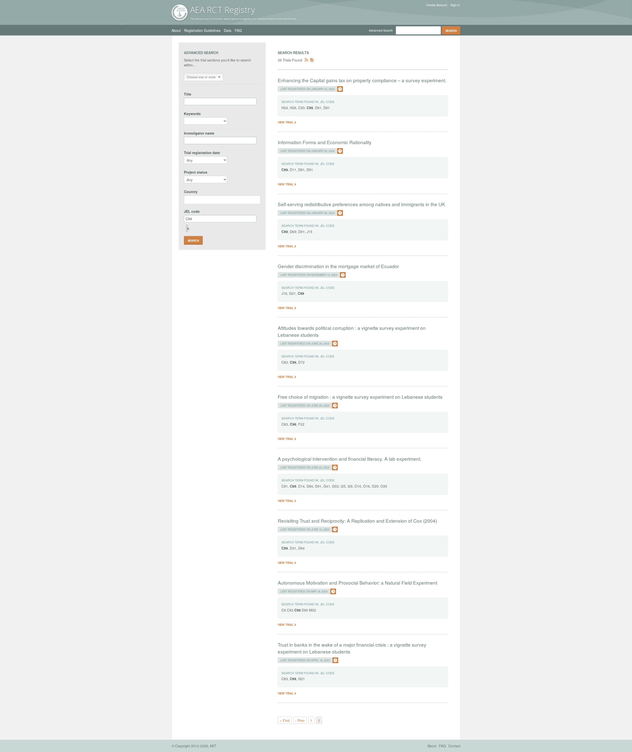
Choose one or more (201, 77)
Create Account (436, 5)
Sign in (455, 5)
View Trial (286, 122)
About (176, 30)
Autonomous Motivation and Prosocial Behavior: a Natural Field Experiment (357, 582)
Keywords (192, 113)
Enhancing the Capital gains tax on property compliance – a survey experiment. (362, 80)
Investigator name (199, 133)
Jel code (327, 101)
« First (285, 720)
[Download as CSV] (312, 60)
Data (227, 30)
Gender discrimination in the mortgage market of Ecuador (338, 266)
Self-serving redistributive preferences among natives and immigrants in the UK (361, 204)
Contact (454, 745)
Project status (195, 172)
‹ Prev (300, 720)
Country (191, 191)
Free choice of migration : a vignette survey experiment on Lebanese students (360, 396)
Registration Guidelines (202, 30)
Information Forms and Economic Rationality (325, 142)
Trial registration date (202, 152)
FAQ (238, 30)
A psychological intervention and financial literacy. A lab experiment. (349, 458)
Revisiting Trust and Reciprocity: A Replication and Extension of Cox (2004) (357, 520)
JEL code (192, 211)
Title (187, 94)
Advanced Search (381, 30)
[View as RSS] (306, 60)
